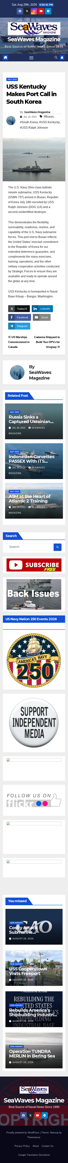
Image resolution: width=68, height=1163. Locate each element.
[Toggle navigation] (31, 57)
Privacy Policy (22, 1146)
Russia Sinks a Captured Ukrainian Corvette (29, 421)
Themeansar (33, 1137)
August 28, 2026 (23, 938)
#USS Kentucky (49, 122)
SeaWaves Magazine (34, 39)
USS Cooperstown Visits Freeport (28, 971)
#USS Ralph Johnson (34, 127)
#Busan (49, 116)
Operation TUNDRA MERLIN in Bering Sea (32, 1054)
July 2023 (12, 79)
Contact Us (47, 1146)
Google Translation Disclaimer (34, 1155)
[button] (56, 57)
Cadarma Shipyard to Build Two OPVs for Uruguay (47, 342)
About (36, 1146)
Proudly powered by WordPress (23, 1132)
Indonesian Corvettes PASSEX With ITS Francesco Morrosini (31, 461)
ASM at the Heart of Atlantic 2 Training (29, 499)
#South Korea (29, 122)
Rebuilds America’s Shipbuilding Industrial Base (33, 1014)
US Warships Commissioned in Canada (18, 342)
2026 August (16, 923)
